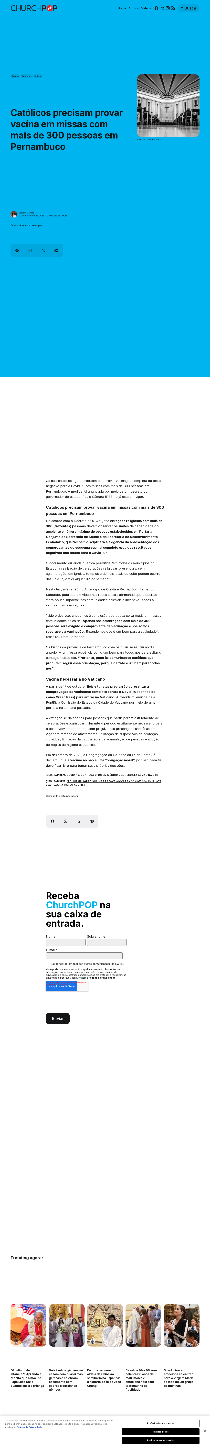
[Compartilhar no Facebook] (17, 250)
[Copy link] (56, 250)
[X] (162, 8)
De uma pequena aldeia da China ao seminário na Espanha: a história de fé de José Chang (104, 1378)
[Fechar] (204, 1431)
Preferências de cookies (160, 1423)
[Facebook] (156, 8)
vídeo (86, 595)
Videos (146, 8)
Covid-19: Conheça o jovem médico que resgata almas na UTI (112, 774)
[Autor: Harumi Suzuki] (92, 1341)
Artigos (133, 8)
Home (122, 8)
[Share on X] (43, 250)
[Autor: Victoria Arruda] (13, 214)
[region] (105, 1431)
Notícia (38, 76)
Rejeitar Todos (161, 1431)
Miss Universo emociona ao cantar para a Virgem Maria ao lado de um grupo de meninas (179, 1378)
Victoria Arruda (26, 212)
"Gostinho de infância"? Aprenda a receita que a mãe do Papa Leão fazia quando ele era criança (27, 1378)
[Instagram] (168, 8)
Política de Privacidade (102, 977)
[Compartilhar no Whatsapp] (30, 250)
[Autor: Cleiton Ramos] (54, 1341)
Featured (26, 76)
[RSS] (173, 8)
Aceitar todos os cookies (160, 1440)
